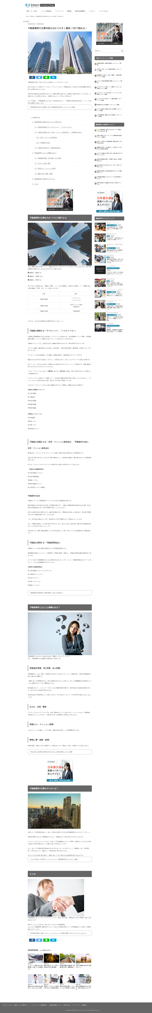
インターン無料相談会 (46, 11)
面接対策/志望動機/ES (80, 11)
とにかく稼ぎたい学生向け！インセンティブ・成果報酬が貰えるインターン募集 (54, 859)
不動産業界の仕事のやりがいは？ (43, 179)
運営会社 (84, 1005)
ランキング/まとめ (103, 11)
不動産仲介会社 (43, 142)
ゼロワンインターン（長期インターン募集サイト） (16, 1005)
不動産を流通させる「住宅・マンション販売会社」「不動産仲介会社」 (59, 132)
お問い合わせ (66, 1005)
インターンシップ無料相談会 (39, 1005)
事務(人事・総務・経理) (44, 173)
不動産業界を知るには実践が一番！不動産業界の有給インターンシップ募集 (52, 107)
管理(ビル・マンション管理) (45, 168)
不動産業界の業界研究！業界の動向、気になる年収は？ (46, 592)
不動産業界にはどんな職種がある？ (44, 153)
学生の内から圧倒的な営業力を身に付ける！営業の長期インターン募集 (51, 752)
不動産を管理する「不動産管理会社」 (48, 148)
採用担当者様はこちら (55, 1005)
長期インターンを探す (32, 11)
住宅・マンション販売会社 (46, 137)
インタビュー (92, 11)
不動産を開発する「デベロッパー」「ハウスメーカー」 (54, 127)
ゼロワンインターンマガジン (81, 1010)
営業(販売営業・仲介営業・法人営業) (48, 158)
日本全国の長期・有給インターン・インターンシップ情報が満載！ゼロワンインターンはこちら (58, 933)
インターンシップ (59, 11)
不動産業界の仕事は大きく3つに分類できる (47, 122)
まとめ (35, 184)
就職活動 (69, 11)
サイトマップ (76, 1005)
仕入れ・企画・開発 (42, 163)
